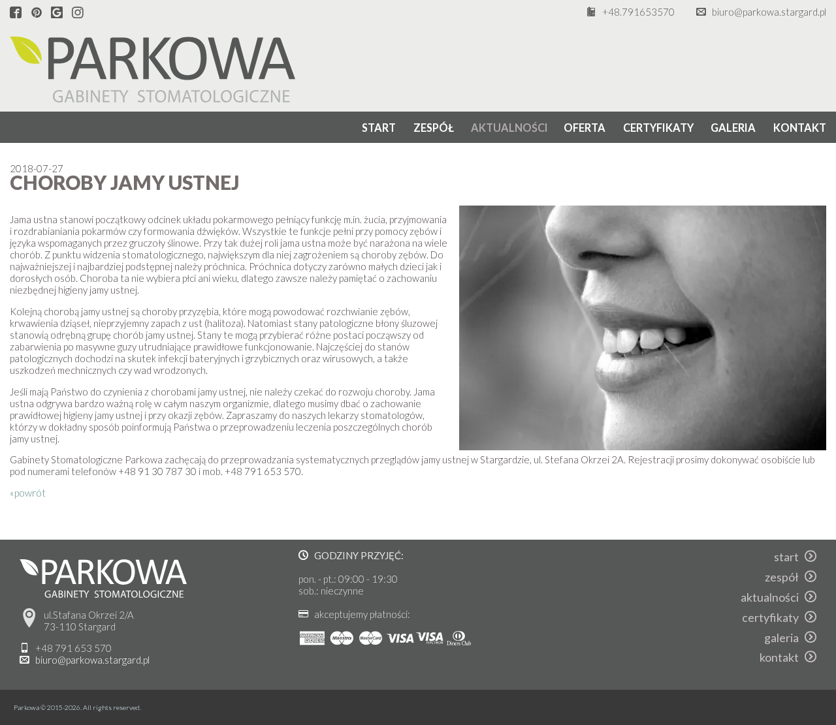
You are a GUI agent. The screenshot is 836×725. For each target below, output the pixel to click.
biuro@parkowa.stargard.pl (769, 12)
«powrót (28, 493)
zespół (433, 127)
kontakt (799, 127)
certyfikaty (658, 127)
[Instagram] (78, 13)
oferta (584, 127)
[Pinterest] (36, 13)
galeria (733, 127)
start (379, 127)
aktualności (509, 127)
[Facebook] (16, 13)
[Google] (57, 13)
